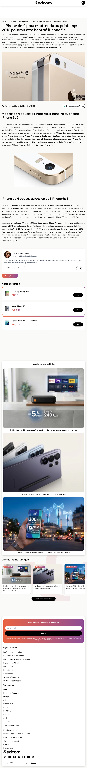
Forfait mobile (8, 666)
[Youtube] (19, 757)
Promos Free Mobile (11, 663)
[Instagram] (23, 757)
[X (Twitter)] (76, 268)
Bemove (33, 763)
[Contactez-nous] (83, 3)
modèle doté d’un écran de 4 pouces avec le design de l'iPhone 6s (39, 208)
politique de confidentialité (73, 638)
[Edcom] (43, 2)
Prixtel (5, 707)
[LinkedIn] (81, 268)
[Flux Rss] (33, 757)
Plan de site (8, 748)
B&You (5, 714)
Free (5, 689)
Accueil (4, 21)
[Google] (5, 757)
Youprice (7, 722)
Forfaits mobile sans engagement (16, 659)
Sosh (5, 718)
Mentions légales (10, 730)
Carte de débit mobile (12, 681)
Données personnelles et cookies (16, 734)
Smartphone (23, 21)
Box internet (8, 670)
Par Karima (6, 106)
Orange (6, 696)
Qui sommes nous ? (11, 741)
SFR (4, 700)
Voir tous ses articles (15, 268)
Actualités (13, 21)
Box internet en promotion (13, 656)
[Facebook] (14, 757)
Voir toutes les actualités (43, 599)
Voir (78, 295)
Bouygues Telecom (11, 693)
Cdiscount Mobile (10, 704)
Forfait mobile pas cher (12, 652)
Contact (6, 744)
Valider (43, 633)
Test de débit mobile (11, 677)
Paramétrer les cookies (12, 737)
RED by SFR (8, 711)
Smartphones (10, 276)
